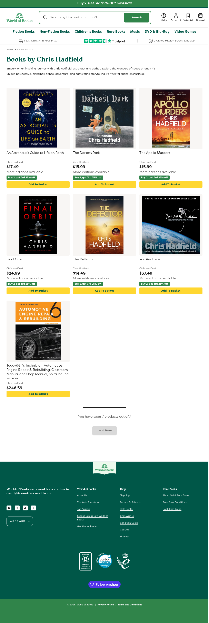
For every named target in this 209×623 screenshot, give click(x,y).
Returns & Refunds (130, 502)
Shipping (125, 495)
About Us (82, 495)
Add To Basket (38, 184)
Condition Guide (129, 523)
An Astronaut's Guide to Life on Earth (35, 153)
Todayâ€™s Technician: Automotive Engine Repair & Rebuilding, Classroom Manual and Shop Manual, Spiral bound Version (38, 372)
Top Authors (83, 509)
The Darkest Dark (86, 153)
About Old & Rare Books (176, 495)
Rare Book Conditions (175, 502)
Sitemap (124, 536)
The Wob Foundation (88, 502)
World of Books (85, 604)
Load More (105, 430)
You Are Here (149, 259)
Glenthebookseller (87, 526)
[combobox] (95, 17)
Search (136, 17)
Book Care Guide (172, 509)
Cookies (124, 529)
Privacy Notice (106, 604)
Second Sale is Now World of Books (92, 518)
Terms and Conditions (130, 604)
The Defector (83, 259)
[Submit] (45, 17)
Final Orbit (15, 259)
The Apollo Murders (154, 153)
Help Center (126, 509)
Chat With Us (127, 516)
